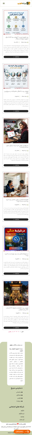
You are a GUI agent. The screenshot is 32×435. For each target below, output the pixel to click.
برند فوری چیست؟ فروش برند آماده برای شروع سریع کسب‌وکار (17, 38)
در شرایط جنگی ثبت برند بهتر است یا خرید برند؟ (16, 255)
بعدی (10, 332)
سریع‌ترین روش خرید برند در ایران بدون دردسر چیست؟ (17, 146)
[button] (3, 3)
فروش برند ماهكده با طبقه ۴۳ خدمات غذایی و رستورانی (17, 309)
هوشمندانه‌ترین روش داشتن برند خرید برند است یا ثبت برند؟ (17, 201)
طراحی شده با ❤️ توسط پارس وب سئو (16, 424)
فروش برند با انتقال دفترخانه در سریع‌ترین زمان (16, 92)
